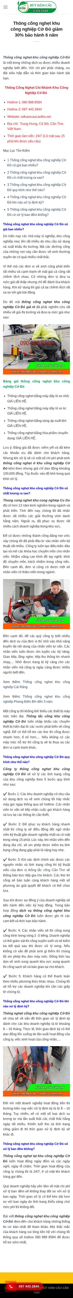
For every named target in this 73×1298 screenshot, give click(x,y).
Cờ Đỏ (8, 1221)
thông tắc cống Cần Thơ (46, 870)
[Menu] (5, 7)
